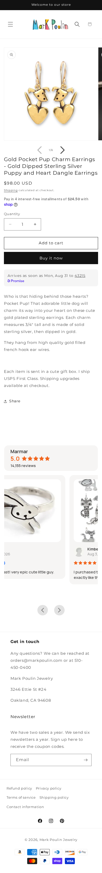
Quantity (12, 214)
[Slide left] (39, 150)
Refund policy (19, 788)
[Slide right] (62, 150)
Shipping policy (54, 797)
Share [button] (14, 401)
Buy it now (51, 258)
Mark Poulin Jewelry (58, 840)
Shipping (11, 190)
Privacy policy (48, 788)
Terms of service (21, 797)
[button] (10, 24)
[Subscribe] (85, 760)
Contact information (25, 807)
